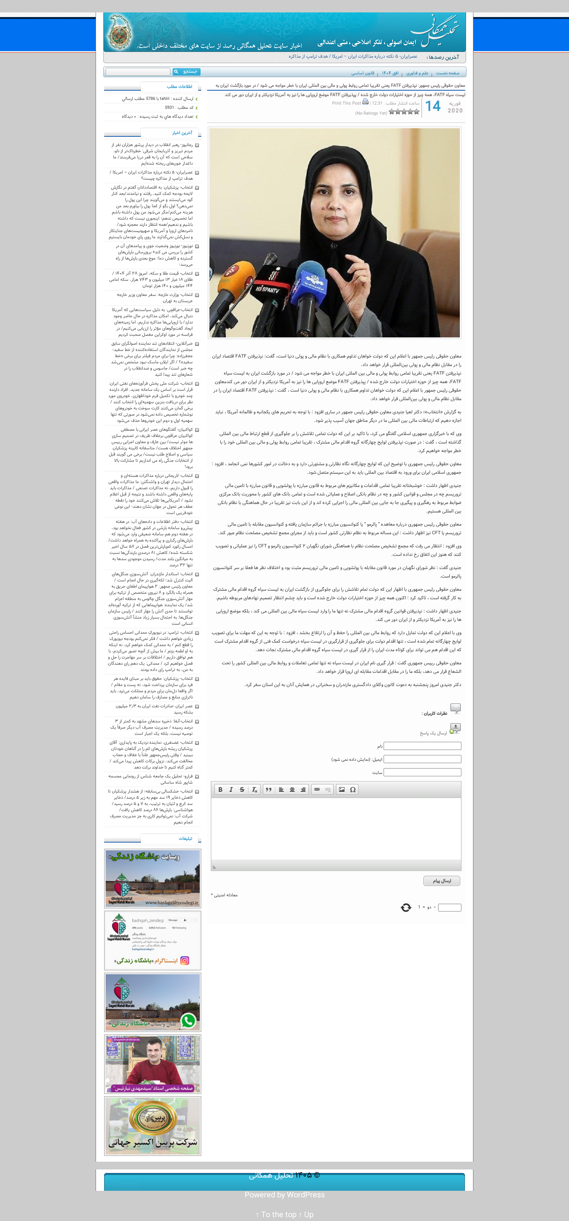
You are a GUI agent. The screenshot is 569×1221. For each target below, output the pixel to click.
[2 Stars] (410, 111)
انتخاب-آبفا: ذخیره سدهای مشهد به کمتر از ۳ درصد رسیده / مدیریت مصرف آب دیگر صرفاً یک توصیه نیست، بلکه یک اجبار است (151, 727)
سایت (377, 772)
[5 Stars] (392, 111)
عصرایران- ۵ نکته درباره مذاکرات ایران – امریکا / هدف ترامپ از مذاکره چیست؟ (353, 60)
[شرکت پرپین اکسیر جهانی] (152, 1154)
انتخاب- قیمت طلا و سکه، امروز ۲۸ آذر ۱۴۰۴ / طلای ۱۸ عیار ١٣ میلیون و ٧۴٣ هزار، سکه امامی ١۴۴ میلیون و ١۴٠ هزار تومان (151, 279)
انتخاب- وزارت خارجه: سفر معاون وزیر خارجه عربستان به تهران (155, 297)
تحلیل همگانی (271, 1175)
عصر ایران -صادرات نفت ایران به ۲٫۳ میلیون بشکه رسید (154, 709)
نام (379, 746)
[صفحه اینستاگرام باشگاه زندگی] (152, 969)
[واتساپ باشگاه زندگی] (152, 1030)
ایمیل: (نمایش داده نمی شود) (356, 759)
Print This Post (346, 103)
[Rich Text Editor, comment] (336, 829)
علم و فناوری (417, 73)
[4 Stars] (398, 111)
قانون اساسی (362, 73)
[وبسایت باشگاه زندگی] (152, 907)
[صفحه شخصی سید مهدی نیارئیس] (152, 1092)
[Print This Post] (365, 103)
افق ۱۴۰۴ (390, 73)
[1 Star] (416, 111)
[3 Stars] (404, 111)
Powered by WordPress (285, 1195)
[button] (220, 789)
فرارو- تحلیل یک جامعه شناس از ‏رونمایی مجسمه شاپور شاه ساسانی (150, 779)
